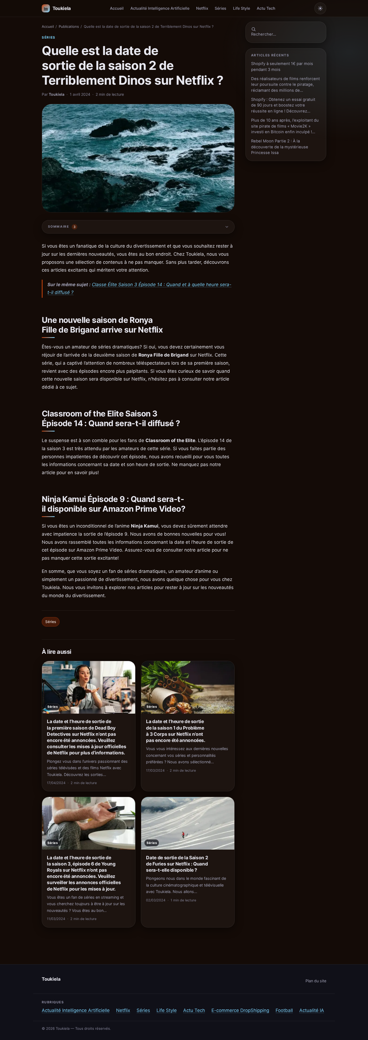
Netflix (202, 8)
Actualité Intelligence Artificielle (159, 8)
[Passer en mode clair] (320, 8)
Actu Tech (266, 8)
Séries (220, 8)
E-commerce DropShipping (240, 1010)
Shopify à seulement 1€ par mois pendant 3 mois (282, 66)
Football (284, 1010)
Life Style (241, 8)
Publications (69, 26)
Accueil (117, 8)
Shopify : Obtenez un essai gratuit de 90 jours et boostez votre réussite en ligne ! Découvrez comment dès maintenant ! (283, 105)
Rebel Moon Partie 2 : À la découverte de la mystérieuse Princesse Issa (279, 147)
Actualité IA (311, 1010)
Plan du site (315, 981)
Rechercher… (263, 34)
